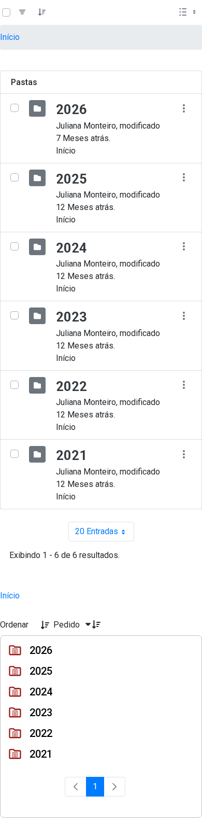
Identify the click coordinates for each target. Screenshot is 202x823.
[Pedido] (42, 12)
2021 (71, 455)
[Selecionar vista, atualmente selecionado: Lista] (188, 12)
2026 (71, 109)
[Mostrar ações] (184, 108)
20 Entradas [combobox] (104, 533)
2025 (71, 179)
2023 (71, 317)
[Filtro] (22, 12)
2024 (71, 248)
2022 (71, 386)
